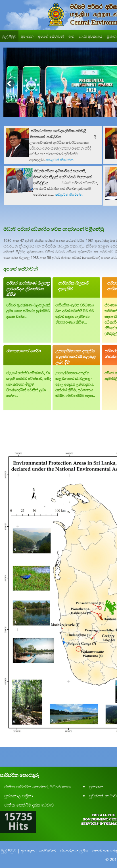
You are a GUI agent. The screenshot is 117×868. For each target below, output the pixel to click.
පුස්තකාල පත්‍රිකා (18, 796)
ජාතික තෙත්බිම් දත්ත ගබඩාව (29, 805)
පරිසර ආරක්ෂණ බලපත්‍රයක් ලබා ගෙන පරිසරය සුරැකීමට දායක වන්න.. (28, 310)
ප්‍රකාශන (96, 786)
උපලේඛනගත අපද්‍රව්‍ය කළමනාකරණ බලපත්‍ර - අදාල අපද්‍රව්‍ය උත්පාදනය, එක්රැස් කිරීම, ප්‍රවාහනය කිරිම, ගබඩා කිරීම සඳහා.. (75, 384)
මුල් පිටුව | (10, 850)
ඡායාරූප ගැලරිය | (75, 850)
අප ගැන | (29, 850)
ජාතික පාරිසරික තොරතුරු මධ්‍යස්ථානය (37, 786)
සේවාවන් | (49, 850)
